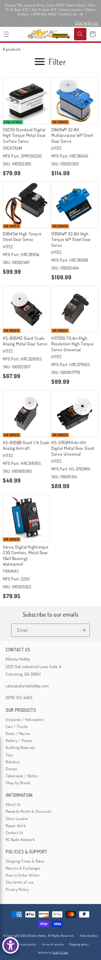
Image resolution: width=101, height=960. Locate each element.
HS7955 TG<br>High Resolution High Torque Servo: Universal (72, 343)
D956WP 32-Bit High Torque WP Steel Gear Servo (71, 239)
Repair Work (16, 825)
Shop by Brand (18, 782)
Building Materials (20, 747)
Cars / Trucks (17, 726)
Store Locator (17, 818)
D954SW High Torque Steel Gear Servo (22, 236)
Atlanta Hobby (36, 936)
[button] (6, 34)
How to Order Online (22, 875)
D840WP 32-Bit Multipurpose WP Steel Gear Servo (72, 135)
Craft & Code (60, 952)
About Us (13, 804)
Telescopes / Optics (22, 775)
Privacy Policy (17, 889)
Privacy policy (26, 944)
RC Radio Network (20, 839)
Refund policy (89, 936)
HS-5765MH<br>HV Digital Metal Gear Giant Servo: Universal (73, 448)
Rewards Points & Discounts (29, 811)
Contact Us (14, 832)
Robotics (13, 761)
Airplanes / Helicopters (25, 719)
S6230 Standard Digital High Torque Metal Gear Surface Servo (24, 135)
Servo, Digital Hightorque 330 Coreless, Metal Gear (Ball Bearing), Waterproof (26, 555)
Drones (11, 768)
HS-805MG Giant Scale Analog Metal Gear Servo (25, 340)
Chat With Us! (86, 23)
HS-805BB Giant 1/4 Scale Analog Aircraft (26, 445)
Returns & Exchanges (23, 868)
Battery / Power (19, 740)
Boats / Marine (18, 733)
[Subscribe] (83, 630)
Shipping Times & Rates (25, 861)
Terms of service (53, 944)
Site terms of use (19, 882)
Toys (9, 754)
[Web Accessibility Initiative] (10, 945)
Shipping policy (79, 944)
